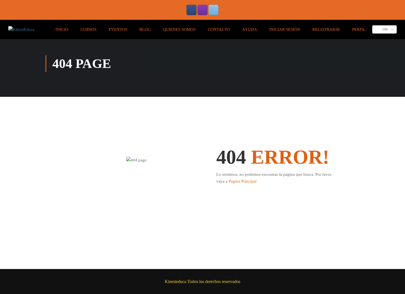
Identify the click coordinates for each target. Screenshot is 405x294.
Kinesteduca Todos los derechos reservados (202, 281)
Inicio (61, 29)
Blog (145, 29)
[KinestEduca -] (21, 29)
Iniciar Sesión (284, 29)
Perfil (359, 29)
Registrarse (326, 29)
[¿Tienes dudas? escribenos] (213, 10)
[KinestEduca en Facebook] (191, 10)
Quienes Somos (179, 29)
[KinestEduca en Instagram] (202, 10)
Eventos (118, 29)
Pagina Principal (242, 181)
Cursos (88, 29)
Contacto (219, 29)
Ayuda (249, 29)
